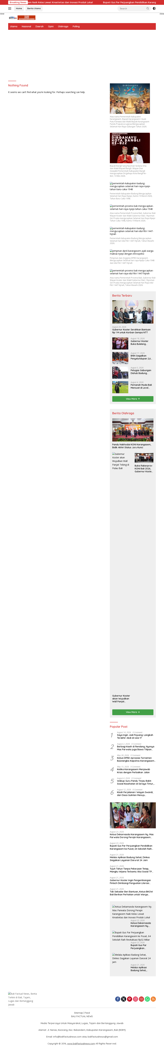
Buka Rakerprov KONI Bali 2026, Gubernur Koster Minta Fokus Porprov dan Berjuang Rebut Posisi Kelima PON (143, 468)
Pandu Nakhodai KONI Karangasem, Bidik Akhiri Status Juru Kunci (131, 446)
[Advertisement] (82, 53)
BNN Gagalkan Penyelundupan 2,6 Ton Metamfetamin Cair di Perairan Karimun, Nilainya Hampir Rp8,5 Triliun (141, 357)
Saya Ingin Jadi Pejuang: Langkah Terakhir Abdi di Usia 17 (135, 736)
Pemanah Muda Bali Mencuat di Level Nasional (141, 386)
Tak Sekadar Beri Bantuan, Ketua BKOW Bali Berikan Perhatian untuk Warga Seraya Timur (131, 893)
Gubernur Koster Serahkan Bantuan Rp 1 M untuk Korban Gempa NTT (131, 331)
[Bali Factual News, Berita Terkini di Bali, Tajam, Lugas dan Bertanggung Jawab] (21, 17)
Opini (50, 26)
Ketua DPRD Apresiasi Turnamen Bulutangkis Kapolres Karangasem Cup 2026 (135, 759)
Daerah (40, 26)
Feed (87, 1012)
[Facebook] (117, 999)
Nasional (26, 26)
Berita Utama (34, 8)
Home (19, 8)
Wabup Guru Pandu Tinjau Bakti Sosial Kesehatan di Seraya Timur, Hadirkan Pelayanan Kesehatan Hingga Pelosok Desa (135, 782)
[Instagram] (135, 999)
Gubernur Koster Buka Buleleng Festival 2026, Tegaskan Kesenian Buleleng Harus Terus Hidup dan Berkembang (142, 342)
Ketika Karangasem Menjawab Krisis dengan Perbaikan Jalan (133, 771)
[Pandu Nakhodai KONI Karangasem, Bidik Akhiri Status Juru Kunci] (132, 430)
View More (132, 398)
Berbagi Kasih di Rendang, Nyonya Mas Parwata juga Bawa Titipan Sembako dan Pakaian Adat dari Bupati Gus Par (135, 748)
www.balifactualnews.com (81, 1043)
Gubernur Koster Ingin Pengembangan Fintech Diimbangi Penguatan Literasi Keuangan (130, 882)
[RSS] (153, 999)
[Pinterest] (129, 999)
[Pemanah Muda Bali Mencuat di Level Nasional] (120, 387)
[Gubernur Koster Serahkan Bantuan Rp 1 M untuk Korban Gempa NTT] (132, 312)
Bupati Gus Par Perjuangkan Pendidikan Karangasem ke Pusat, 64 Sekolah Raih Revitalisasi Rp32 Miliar (131, 847)
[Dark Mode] (154, 8)
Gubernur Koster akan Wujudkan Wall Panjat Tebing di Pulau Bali (121, 698)
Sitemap (78, 1012)
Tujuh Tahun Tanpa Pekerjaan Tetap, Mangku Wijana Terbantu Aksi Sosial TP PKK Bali (131, 870)
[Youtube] (141, 999)
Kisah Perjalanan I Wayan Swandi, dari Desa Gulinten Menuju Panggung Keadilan (135, 794)
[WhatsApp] (147, 999)
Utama (13, 26)
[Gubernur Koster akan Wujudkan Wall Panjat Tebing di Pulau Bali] (121, 572)
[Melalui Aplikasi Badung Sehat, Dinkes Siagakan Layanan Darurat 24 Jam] (132, 958)
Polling (76, 26)
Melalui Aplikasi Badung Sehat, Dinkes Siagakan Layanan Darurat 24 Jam (130, 859)
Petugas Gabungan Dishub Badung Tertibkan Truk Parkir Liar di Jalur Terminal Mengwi (142, 372)
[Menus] (10, 8)
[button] (148, 8)
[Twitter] (123, 999)
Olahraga (63, 26)
